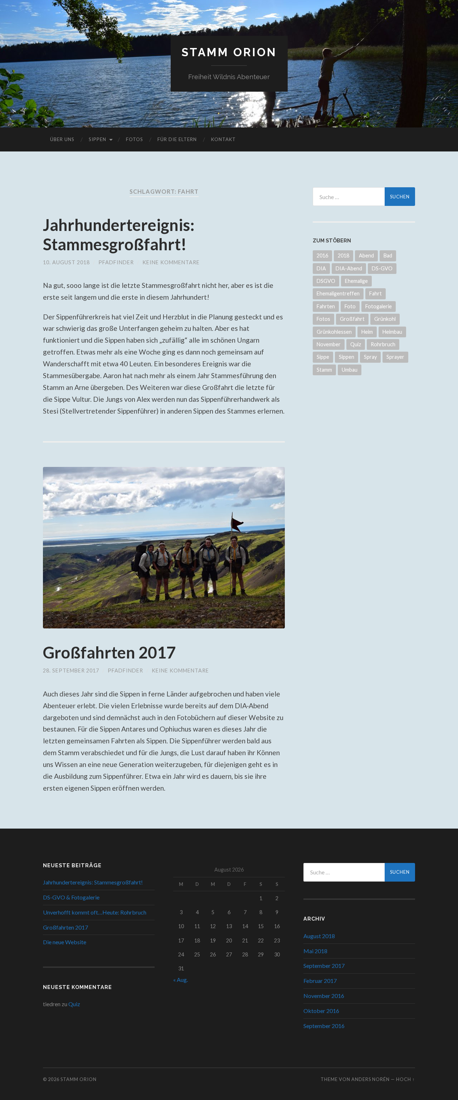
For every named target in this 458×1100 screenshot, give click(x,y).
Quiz (355, 344)
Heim (367, 332)
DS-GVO (382, 268)
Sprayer (395, 357)
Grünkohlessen (334, 332)
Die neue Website (64, 942)
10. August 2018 (66, 262)
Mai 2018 (315, 950)
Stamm (324, 370)
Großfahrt (352, 319)
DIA (321, 268)
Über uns (62, 139)
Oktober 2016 (321, 1010)
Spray (370, 357)
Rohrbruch (383, 344)
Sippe (323, 357)
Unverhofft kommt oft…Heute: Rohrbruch (94, 912)
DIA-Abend (349, 268)
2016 (322, 255)
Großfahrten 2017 (109, 652)
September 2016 (324, 1025)
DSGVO (326, 281)
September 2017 (324, 965)
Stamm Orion (229, 52)
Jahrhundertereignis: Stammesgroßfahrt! (119, 234)
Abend (366, 255)
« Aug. (180, 979)
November (329, 344)
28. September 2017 (71, 670)
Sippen (97, 139)
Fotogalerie (378, 306)
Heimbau (392, 332)
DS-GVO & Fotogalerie (71, 897)
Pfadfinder (116, 262)
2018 (343, 255)
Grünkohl (385, 319)
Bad (388, 255)
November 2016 (323, 995)
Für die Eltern (177, 139)
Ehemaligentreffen (338, 293)
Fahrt (375, 293)
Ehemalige (356, 281)
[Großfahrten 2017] (164, 547)
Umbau (349, 370)
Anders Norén (370, 1079)
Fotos (134, 139)
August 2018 (319, 935)
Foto (350, 306)
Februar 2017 (320, 980)
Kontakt (223, 139)
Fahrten (326, 306)
